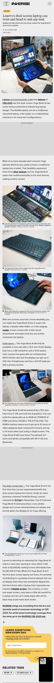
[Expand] (42, 659)
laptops (41, 99)
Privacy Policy (25, 653)
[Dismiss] (50, 659)
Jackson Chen (12, 30)
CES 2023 (7, 103)
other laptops (19, 172)
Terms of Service (11, 653)
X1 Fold (18, 500)
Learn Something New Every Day (18, 631)
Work (6, 673)
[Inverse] (20, 3)
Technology (23, 673)
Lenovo (6, 99)
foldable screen (19, 589)
